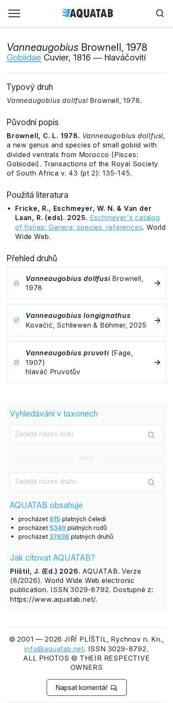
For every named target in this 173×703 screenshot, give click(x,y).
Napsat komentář (82, 687)
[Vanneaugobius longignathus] (86, 320)
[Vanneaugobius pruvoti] (86, 362)
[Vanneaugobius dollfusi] (86, 283)
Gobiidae (24, 57)
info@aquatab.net (54, 649)
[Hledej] (151, 435)
